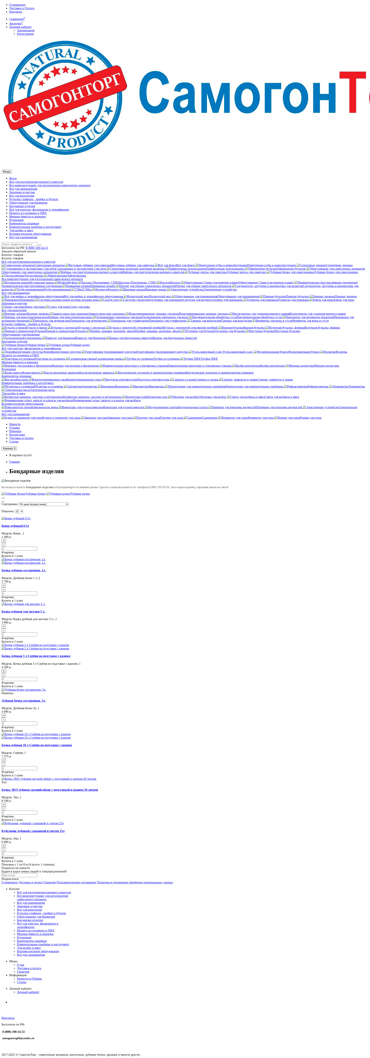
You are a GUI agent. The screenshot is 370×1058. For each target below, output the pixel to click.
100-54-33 (37, 247)
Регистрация (25, 33)
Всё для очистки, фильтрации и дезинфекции (39, 209)
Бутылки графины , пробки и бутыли (33, 199)
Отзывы (14, 427)
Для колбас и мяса (21, 230)
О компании (17, 4)
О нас (20, 964)
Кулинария (16, 220)
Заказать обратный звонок (19, 251)
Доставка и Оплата (21, 8)
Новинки (15, 431)
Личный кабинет (28, 992)
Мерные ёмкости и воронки (27, 216)
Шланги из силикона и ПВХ (28, 213)
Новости (15, 424)
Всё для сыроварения (23, 237)
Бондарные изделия (22, 206)
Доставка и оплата (21, 438)
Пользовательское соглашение (76, 882)
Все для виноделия (21, 195)
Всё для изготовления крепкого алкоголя (36, 181)
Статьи (13, 441)
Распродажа (17, 434)
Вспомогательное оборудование (30, 233)
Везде (13, 178)
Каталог (12, 258)
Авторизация (25, 30)
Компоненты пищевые (24, 223)
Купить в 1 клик (12, 555)
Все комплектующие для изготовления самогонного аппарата (50, 185)
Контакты (15, 11)
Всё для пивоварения (23, 188)
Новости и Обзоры (29, 978)
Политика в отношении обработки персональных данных (135, 882)
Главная (14, 461)
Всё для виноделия (29, 909)
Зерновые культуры (22, 192)
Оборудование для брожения (28, 202)
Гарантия (50, 882)
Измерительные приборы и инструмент (35, 227)
